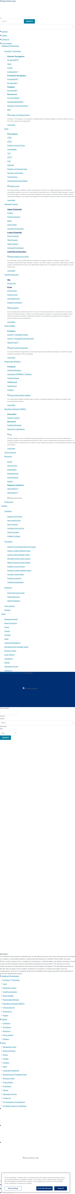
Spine (5, 984)
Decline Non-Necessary (44, 1188)
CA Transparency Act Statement (14, 1102)
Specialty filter (3, 728)
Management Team (9, 1047)
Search (29, 21)
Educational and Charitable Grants (15, 1074)
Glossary (6, 1039)
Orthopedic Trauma (9, 988)
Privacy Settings (13, 1188)
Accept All (61, 1188)
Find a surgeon (6, 43)
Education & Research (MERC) (14, 1004)
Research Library (9, 1078)
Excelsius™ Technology (11, 980)
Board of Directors (9, 1051)
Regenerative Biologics (11, 1000)
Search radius (2, 717)
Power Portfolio (8, 996)
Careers (4, 35)
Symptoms (6, 1023)
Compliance (7, 1086)
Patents (5, 1015)
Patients (4, 1019)
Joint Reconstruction (10, 992)
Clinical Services (9, 1007)
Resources (17, 673)
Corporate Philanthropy (11, 1070)
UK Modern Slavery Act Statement (14, 1106)
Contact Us (5, 39)
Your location (4, 708)
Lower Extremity (14, 232)
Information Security (10, 1094)
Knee (9, 287)
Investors (4, 31)
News (5, 1067)
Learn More (11, 125)
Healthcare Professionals (10, 976)
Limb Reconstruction (16, 252)
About (3, 1043)
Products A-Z (7, 1011)
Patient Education (6, 673)
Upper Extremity (14, 209)
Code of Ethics (8, 1082)
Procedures (7, 1027)
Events (5, 1055)
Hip (8, 280)
